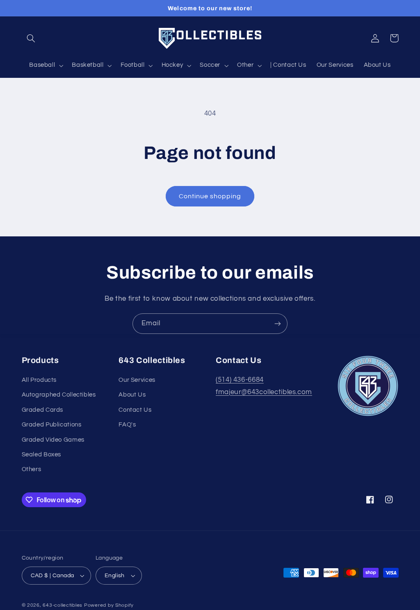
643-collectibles (62, 605)
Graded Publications (52, 425)
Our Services (137, 380)
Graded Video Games (53, 440)
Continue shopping (210, 196)
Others (31, 469)
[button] (31, 38)
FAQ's (127, 425)
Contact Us (135, 410)
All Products (39, 380)
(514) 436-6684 (240, 379)
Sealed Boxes (42, 454)
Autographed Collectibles (59, 395)
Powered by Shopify (109, 605)
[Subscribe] (277, 323)
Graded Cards (43, 410)
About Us (132, 395)
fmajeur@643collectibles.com (264, 392)
